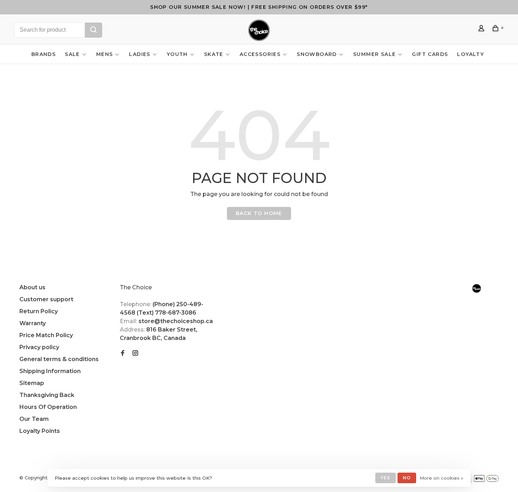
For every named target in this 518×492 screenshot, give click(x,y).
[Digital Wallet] (486, 480)
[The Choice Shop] (476, 288)
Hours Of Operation (48, 407)
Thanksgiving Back (46, 395)
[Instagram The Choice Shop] (135, 353)
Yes (385, 477)
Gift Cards (430, 54)
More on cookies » (441, 478)
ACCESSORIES (260, 54)
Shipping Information (50, 371)
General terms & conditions (59, 359)
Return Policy (38, 311)
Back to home (259, 213)
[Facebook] (122, 353)
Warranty (32, 323)
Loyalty (470, 54)
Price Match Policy (46, 335)
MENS (104, 54)
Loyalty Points (39, 431)
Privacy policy (39, 347)
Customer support (46, 299)
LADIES (139, 54)
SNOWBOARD (317, 54)
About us (32, 287)
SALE (72, 54)
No (407, 477)
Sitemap (31, 383)
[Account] (482, 29)
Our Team (34, 419)
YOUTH (177, 54)
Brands (43, 54)
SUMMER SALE (374, 54)
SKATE (213, 54)
